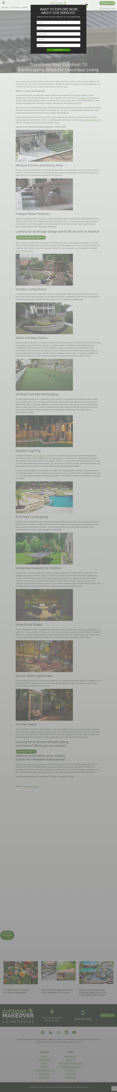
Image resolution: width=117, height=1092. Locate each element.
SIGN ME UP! (57, 50)
